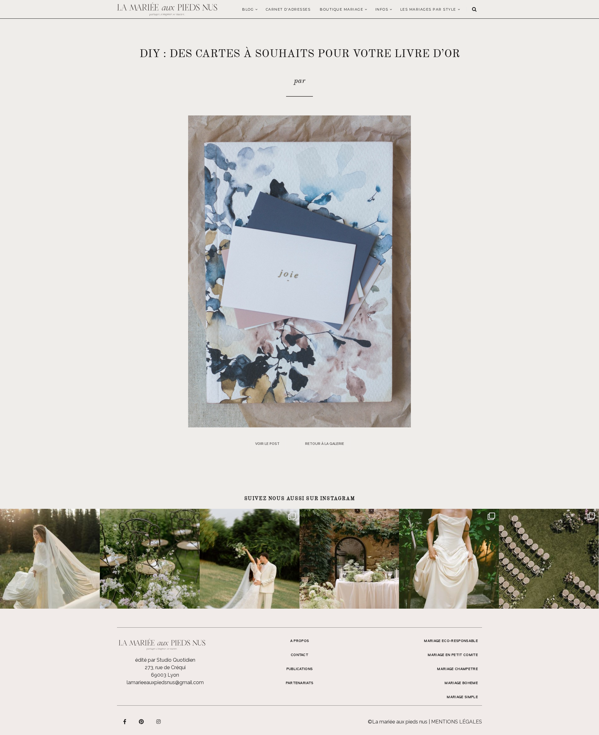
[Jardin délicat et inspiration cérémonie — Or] (549, 559)
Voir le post (267, 444)
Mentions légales (456, 722)
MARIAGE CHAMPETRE (457, 669)
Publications (299, 669)
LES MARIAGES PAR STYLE (428, 9)
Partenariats (300, 683)
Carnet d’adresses (288, 9)
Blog (248, 9)
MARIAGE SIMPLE (462, 697)
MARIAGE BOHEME (461, 683)
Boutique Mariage (341, 9)
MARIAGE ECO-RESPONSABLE (451, 641)
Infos (381, 9)
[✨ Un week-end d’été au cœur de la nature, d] (250, 559)
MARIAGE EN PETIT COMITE (453, 655)
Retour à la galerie (324, 444)
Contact (299, 655)
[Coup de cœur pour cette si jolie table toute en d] (349, 559)
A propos (299, 641)
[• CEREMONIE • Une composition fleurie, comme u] (150, 559)
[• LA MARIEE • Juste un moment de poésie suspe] (50, 559)
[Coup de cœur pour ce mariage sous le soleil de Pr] (449, 559)
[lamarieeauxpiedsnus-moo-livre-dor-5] (299, 271)
